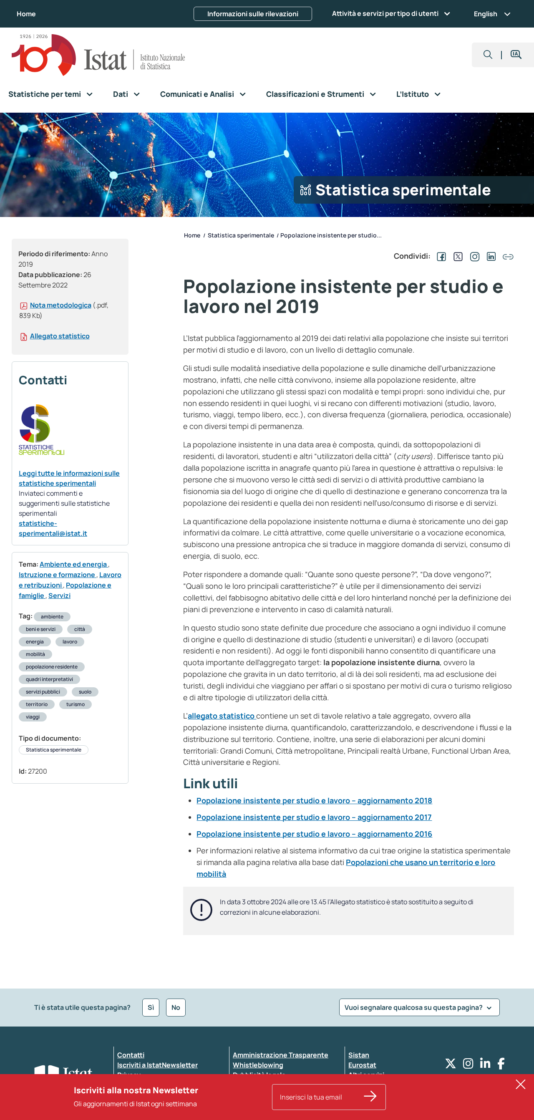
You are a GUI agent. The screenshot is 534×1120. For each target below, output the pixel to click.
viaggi (33, 716)
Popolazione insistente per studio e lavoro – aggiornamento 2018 (314, 800)
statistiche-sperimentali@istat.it (53, 528)
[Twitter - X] (450, 1066)
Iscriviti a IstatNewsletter (157, 1065)
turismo (75, 704)
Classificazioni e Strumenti (315, 94)
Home (26, 13)
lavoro (70, 641)
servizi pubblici (43, 691)
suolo (85, 691)
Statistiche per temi (44, 94)
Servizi (59, 595)
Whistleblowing (258, 1065)
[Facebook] (501, 1066)
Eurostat (362, 1065)
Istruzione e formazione (57, 574)
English (485, 13)
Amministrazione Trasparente (280, 1054)
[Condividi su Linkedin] (489, 256)
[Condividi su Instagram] (473, 256)
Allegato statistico (60, 336)
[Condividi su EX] (456, 256)
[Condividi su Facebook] (439, 256)
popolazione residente (52, 666)
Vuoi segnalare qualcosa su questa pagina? (414, 1007)
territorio (37, 704)
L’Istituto (412, 94)
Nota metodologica (60, 305)
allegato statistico (222, 716)
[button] (488, 55)
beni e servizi (40, 629)
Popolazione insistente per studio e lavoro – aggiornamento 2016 (314, 834)
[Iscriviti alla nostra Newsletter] (370, 1097)
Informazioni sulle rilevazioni (252, 13)
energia (35, 641)
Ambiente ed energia (74, 564)
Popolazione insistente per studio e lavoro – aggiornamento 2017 (314, 817)
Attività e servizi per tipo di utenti (385, 13)
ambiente (52, 616)
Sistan (358, 1054)
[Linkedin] (485, 1066)
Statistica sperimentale (53, 749)
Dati (120, 94)
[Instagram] (468, 1066)
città (79, 629)
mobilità (35, 654)
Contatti (130, 1054)
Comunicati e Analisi (197, 94)
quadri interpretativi (49, 679)
